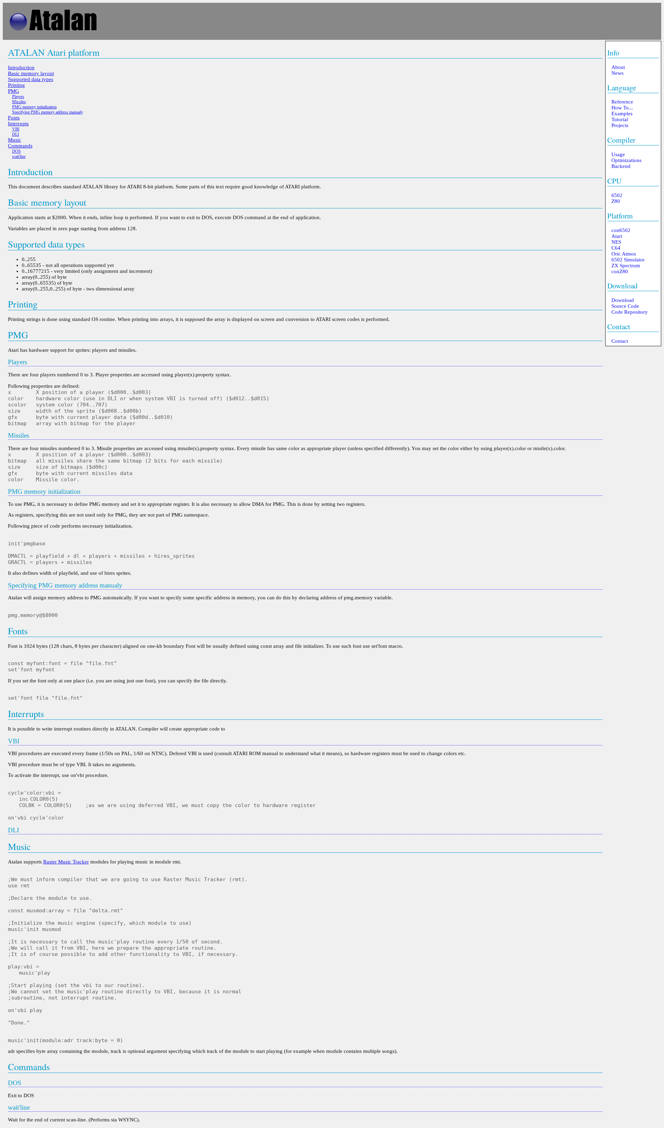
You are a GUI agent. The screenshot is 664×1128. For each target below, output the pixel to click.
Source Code (625, 306)
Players (18, 96)
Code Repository (629, 312)
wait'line (19, 156)
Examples (622, 113)
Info (613, 52)
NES (616, 242)
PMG (13, 91)
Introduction (21, 67)
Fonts (14, 117)
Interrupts (18, 123)
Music (14, 140)
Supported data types (30, 79)
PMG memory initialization (34, 107)
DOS (16, 151)
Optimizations (626, 160)
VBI (15, 129)
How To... (622, 107)
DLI (15, 134)
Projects (619, 125)
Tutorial (619, 119)
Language (621, 87)
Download (622, 285)
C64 (615, 248)
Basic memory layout (31, 73)
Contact (618, 326)
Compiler (621, 140)
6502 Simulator (628, 259)
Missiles (19, 101)
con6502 (620, 230)
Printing (16, 85)
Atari (616, 236)
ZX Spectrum (625, 265)
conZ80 (619, 271)
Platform (620, 216)
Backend (620, 166)
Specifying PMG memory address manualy (47, 112)
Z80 (615, 201)
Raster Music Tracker (66, 862)
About (618, 67)
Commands (20, 146)
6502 (616, 195)
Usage (618, 154)
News (617, 73)
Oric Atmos (623, 254)
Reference (622, 102)
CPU (614, 181)
